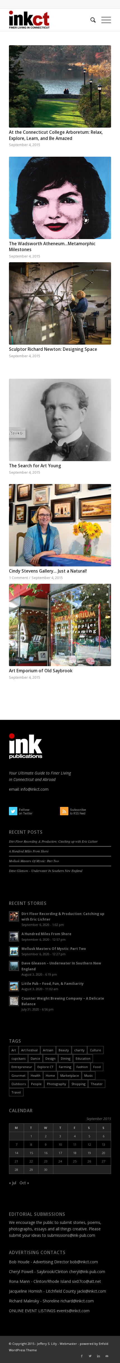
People (36, 1084)
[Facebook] (82, 1356)
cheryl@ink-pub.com (87, 1271)
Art (13, 1050)
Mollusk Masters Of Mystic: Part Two (34, 861)
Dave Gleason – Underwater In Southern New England (45, 870)
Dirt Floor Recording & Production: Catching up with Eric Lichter (53, 841)
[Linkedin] (98, 1356)
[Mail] (107, 1356)
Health (35, 1075)
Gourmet (18, 1075)
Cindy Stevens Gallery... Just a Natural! (48, 571)
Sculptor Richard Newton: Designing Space (53, 349)
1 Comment (18, 577)
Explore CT (45, 1067)
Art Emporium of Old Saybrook (41, 671)
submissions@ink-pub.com (71, 1235)
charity (79, 1050)
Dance (35, 1058)
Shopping (78, 1084)
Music (88, 1075)
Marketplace (69, 1075)
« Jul (12, 1182)
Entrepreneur (21, 1067)
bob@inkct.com (84, 1261)
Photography (56, 1084)
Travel (16, 1092)
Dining (65, 1058)
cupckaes (18, 1058)
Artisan (48, 1050)
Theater (97, 1084)
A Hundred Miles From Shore (29, 851)
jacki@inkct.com (91, 1291)
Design (50, 1058)
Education (83, 1058)
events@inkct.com (73, 1310)
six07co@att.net (86, 1281)
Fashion (82, 1067)
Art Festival (29, 1050)
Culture (95, 1050)
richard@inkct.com (77, 1301)
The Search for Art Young (35, 466)
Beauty (64, 1050)
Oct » (24, 1182)
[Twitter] (90, 1356)
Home (50, 1075)
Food (97, 1067)
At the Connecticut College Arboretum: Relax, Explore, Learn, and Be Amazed (56, 135)
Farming (65, 1067)
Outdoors (18, 1084)
